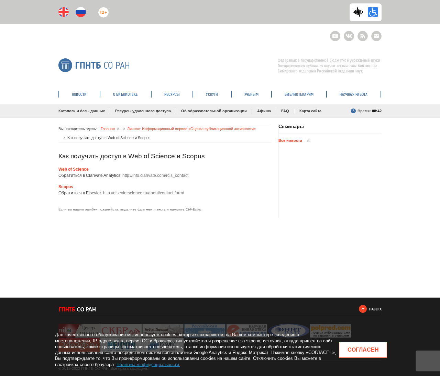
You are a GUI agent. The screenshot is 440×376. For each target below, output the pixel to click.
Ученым (251, 94)
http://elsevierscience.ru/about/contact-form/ (143, 193)
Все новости (290, 140)
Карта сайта (310, 111)
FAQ (285, 111)
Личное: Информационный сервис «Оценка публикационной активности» (191, 129)
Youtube (335, 33)
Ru (81, 12)
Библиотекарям (299, 94)
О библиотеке (125, 94)
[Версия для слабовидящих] (360, 12)
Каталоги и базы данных (81, 111)
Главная (108, 129)
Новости (79, 94)
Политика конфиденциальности (148, 364)
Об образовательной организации (214, 111)
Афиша (264, 111)
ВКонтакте (349, 33)
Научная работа (353, 94)
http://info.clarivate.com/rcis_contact (155, 175)
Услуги (212, 94)
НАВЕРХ (375, 308)
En (63, 12)
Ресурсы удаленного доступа (143, 111)
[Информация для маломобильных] (373, 12)
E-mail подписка (376, 36)
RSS (362, 33)
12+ (102, 9)
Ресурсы (172, 94)
